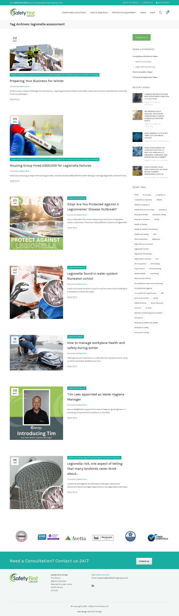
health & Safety (140, 224)
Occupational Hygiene (53, 75)
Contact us (147, 3)
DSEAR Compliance (142, 205)
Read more (15, 99)
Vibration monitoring (90, 75)
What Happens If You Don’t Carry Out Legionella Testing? (156, 135)
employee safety (159, 215)
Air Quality (147, 195)
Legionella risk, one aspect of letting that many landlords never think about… (94, 469)
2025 (136, 195)
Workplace (138, 318)
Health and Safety (18, 75)
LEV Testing (155, 264)
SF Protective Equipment (72, 75)
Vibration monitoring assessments (148, 313)
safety (155, 298)
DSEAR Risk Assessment (144, 210)
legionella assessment (143, 244)
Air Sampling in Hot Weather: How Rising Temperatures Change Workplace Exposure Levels (154, 116)
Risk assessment (141, 298)
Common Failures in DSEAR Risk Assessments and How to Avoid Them (156, 96)
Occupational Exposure (35, 75)
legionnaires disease (142, 259)
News (143, 12)
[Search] (160, 12)
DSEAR (159, 200)
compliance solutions (143, 200)
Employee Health (141, 215)
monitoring (154, 273)
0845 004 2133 (21, 3)
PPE (162, 293)
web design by (83, 611)
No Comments (163, 141)
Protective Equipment (124, 12)
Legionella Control (141, 249)
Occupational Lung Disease (145, 293)
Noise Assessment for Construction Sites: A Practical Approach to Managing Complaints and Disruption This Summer (156, 152)
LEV (157, 259)
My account (163, 3)
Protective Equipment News (145, 77)
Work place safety (141, 332)
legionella (156, 239)
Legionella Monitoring (77, 198)
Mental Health (140, 273)
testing (148, 308)
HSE (155, 234)
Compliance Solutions (74, 12)
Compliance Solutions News (145, 56)
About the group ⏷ (131, 3)
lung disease (139, 269)
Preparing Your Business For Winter (37, 81)
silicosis (137, 308)
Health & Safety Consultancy (146, 229)
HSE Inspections (141, 239)
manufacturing (155, 269)
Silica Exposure (157, 303)
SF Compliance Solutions (110, 458)
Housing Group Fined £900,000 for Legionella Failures (50, 165)
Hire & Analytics (99, 12)
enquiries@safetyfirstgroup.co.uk (48, 3)
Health (157, 219)
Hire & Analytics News (143, 72)
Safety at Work (140, 303)
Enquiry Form (142, 37)
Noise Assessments (142, 278)
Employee (163, 210)
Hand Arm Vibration (142, 219)
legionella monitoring (142, 254)
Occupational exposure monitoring (148, 283)
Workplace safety (141, 328)
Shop (152, 12)
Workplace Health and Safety (146, 323)
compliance (160, 195)
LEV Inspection (140, 264)
